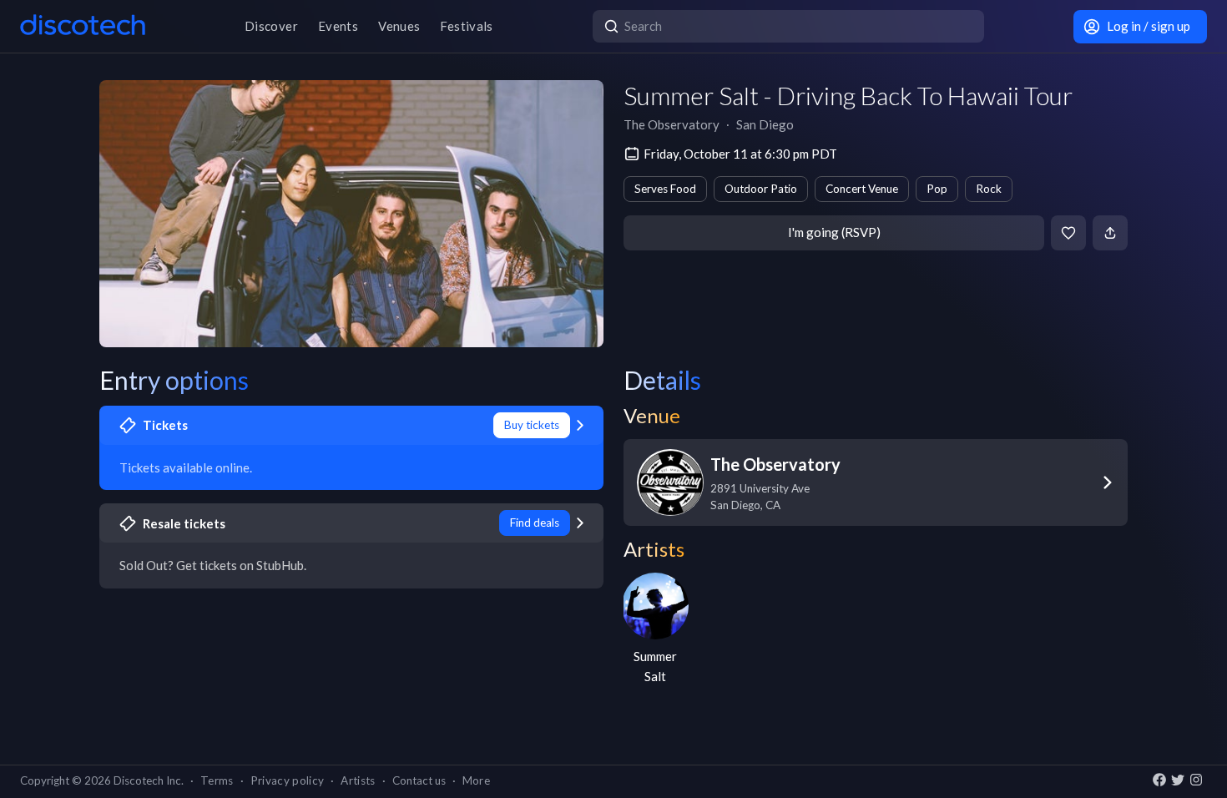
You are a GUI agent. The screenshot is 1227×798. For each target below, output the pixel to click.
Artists (358, 780)
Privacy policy (287, 780)
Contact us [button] (419, 780)
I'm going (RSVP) (834, 232)
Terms (217, 780)
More (476, 780)
